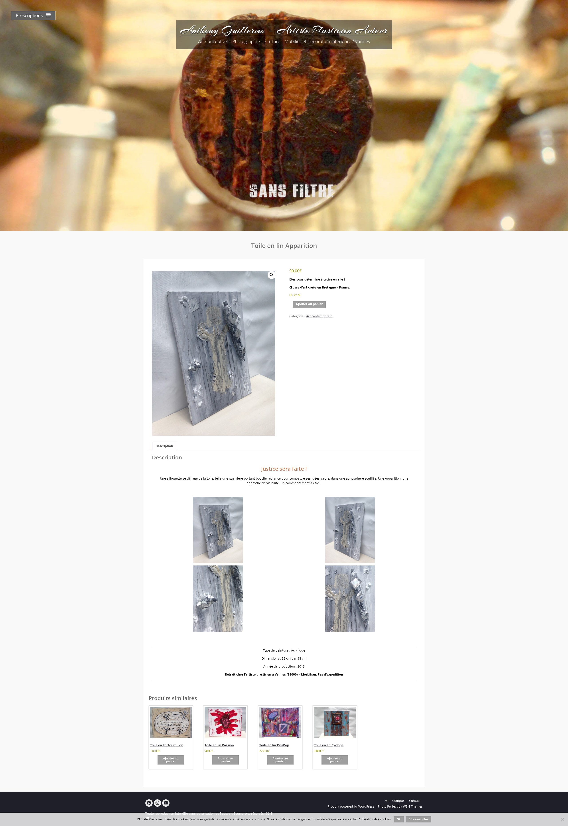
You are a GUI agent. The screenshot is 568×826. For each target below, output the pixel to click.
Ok (399, 819)
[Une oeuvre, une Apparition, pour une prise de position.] (218, 530)
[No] (562, 819)
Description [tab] (164, 446)
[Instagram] (157, 803)
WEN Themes (413, 806)
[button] (272, 275)
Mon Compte (394, 800)
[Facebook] (149, 803)
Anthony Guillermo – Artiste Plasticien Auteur (284, 30)
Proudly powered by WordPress (351, 806)
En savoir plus (418, 819)
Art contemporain (319, 316)
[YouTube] (166, 803)
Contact (414, 800)
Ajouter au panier (309, 304)
